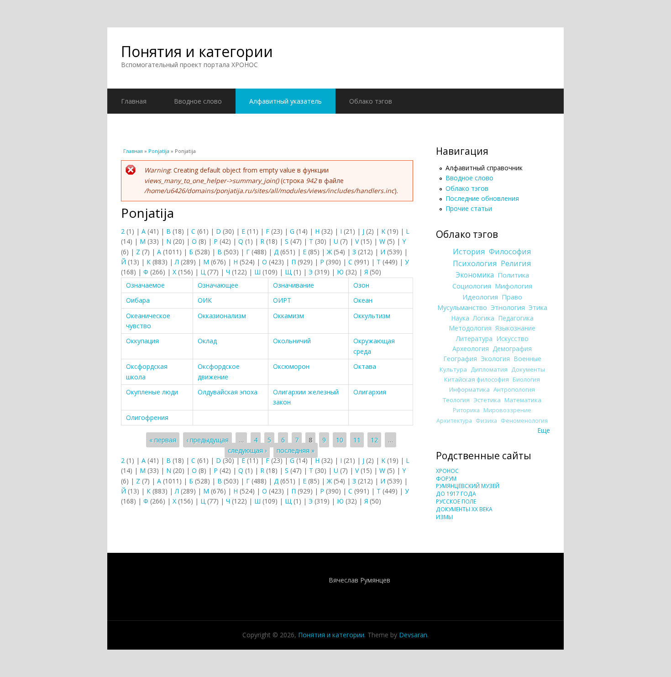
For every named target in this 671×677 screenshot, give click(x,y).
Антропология (514, 389)
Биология (526, 379)
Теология (456, 400)
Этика (538, 307)
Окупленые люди (152, 392)
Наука (460, 318)
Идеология (480, 296)
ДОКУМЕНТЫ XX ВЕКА (464, 509)
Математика (522, 400)
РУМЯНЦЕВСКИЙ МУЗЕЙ (467, 486)
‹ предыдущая (207, 440)
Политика (513, 274)
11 (357, 440)
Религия (516, 263)
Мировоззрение (507, 410)
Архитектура (454, 421)
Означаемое (145, 285)
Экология (495, 358)
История (469, 252)
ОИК (205, 300)
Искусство (512, 338)
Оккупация (142, 340)
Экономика (475, 275)
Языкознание (515, 328)
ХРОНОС (447, 471)
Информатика (469, 389)
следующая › (247, 450)
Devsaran (413, 634)
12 (374, 440)
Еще (543, 430)
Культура (453, 369)
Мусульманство (462, 307)
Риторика (466, 410)
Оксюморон (291, 366)
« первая (162, 440)
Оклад (207, 340)
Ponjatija (158, 150)
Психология (475, 263)
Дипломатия (489, 369)
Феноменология (524, 421)
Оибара (138, 300)
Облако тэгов (370, 101)
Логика (483, 318)
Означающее (218, 285)
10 (339, 440)
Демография (512, 348)
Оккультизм (371, 315)
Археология (470, 348)
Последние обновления (482, 198)
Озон (361, 285)
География (460, 358)
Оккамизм (288, 315)
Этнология (508, 307)
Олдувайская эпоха (227, 392)
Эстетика (487, 400)
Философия (510, 252)
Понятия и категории (197, 51)
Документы (528, 369)
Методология (470, 328)
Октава (364, 366)
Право (512, 296)
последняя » (296, 450)
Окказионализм (222, 315)
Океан (362, 300)
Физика (486, 421)
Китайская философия (476, 379)
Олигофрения (147, 417)
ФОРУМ (446, 479)
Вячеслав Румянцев (359, 580)
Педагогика (516, 318)
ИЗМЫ (444, 517)
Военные (527, 358)
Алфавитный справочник (484, 167)
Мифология (513, 285)
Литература (474, 338)
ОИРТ (282, 300)
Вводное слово (198, 101)
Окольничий (292, 340)
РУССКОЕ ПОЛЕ (456, 501)
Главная (134, 101)
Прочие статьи (469, 208)
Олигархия (369, 392)
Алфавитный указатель (285, 101)
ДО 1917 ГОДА (456, 494)
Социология (471, 285)
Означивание (293, 285)
